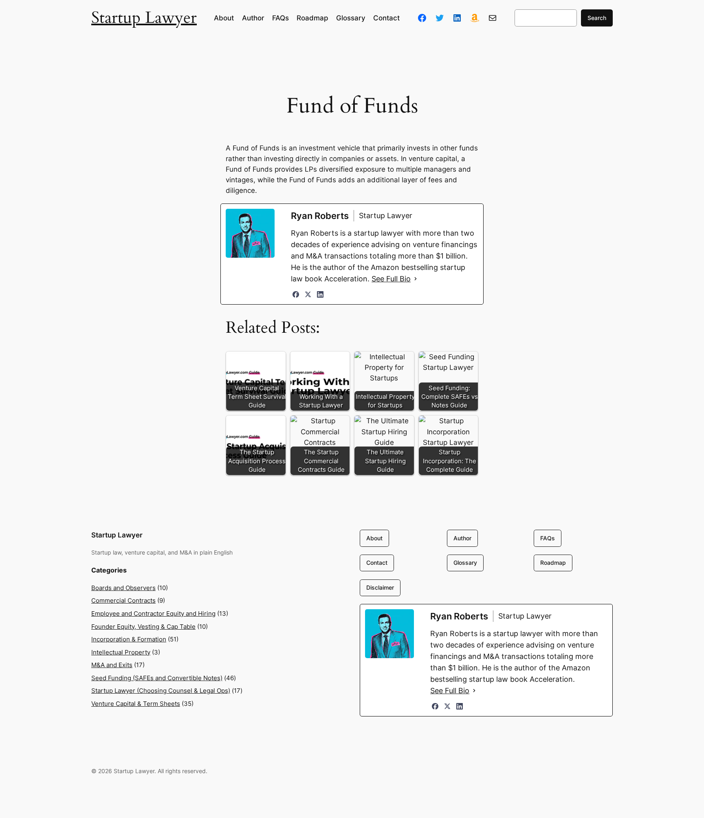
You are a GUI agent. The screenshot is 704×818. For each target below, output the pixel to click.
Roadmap (553, 562)
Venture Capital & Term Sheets (135, 703)
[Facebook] (296, 294)
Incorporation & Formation (128, 639)
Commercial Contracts (123, 600)
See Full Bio (391, 278)
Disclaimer (380, 587)
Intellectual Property (120, 652)
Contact (376, 562)
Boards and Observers (123, 588)
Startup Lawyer (144, 18)
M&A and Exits (111, 665)
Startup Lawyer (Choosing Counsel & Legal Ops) (160, 690)
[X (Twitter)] (308, 294)
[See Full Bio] (415, 279)
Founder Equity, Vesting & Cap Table (143, 626)
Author (462, 538)
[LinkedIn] (320, 294)
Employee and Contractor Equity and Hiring (153, 613)
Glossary (465, 562)
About (374, 538)
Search (596, 17)
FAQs (547, 538)
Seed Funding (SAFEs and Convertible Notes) (156, 678)
